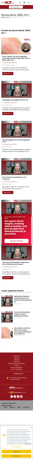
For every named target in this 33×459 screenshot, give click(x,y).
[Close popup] (29, 215)
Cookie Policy (28, 443)
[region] (16, 442)
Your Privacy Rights (16, 447)
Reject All (16, 451)
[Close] (31, 427)
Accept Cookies (16, 456)
